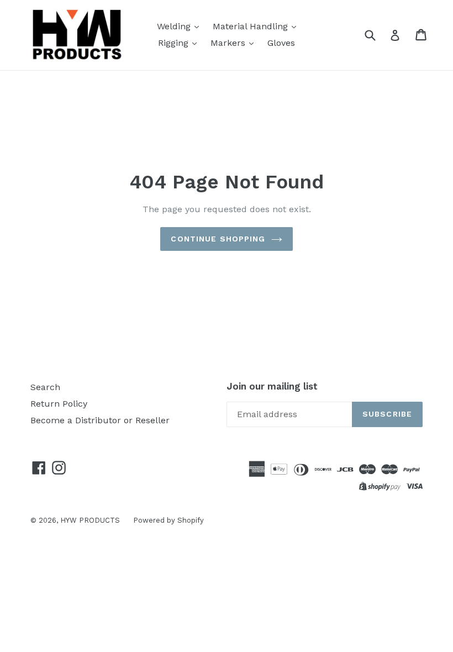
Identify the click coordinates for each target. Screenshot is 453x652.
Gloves (281, 43)
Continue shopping (218, 238)
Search (45, 387)
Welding (175, 26)
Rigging (174, 43)
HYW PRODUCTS (91, 520)
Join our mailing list (272, 386)
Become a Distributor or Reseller (100, 420)
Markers (229, 43)
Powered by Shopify (168, 520)
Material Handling (252, 26)
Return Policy (58, 403)
